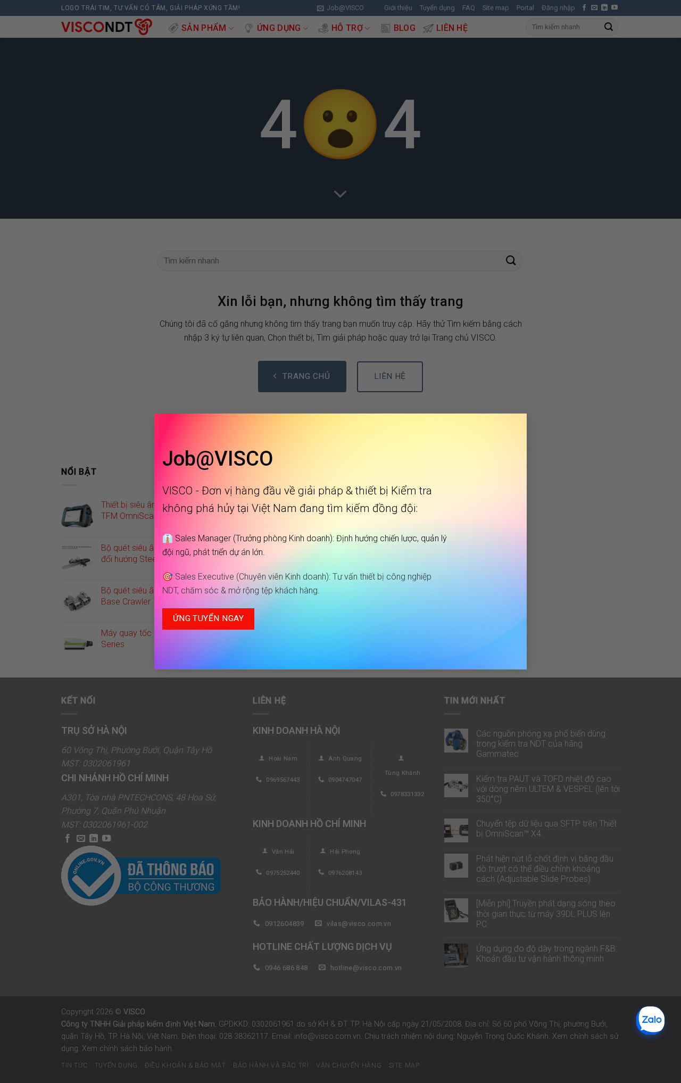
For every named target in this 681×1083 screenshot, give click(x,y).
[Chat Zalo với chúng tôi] (650, 1020)
